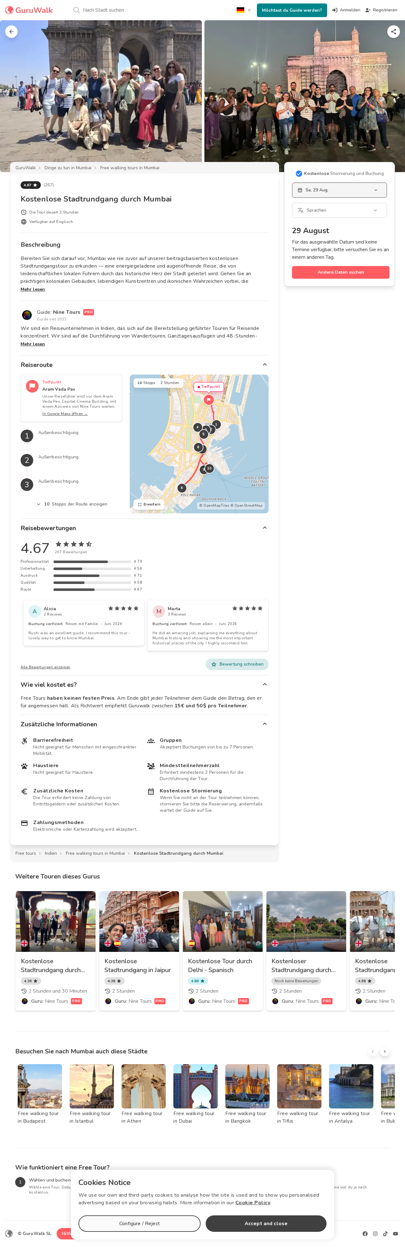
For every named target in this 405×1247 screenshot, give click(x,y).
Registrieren (385, 10)
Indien (51, 853)
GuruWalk (26, 168)
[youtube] (395, 1233)
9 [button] (204, 469)
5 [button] (203, 434)
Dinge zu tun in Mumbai (68, 168)
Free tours (26, 853)
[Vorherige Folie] (15, 96)
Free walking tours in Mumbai (129, 168)
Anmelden (350, 10)
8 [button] (198, 447)
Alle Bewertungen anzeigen (46, 667)
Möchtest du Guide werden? (292, 10)
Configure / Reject (139, 1223)
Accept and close (266, 1223)
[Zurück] (11, 31)
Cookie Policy (253, 1202)
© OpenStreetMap (246, 505)
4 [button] (197, 427)
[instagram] (375, 1233)
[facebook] (365, 1233)
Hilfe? (68, 1234)
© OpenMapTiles (214, 505)
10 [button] (209, 468)
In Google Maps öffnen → (65, 414)
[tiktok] (385, 1233)
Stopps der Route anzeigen (76, 504)
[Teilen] (393, 31)
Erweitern (152, 504)
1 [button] (216, 424)
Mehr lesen (33, 289)
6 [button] (182, 488)
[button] (209, 400)
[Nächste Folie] (390, 96)
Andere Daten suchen (341, 272)
